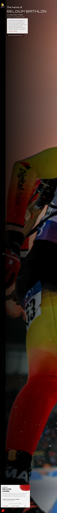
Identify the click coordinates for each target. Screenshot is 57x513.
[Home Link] (3, 5)
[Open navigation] (3, 254)
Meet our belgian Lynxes (15, 35)
